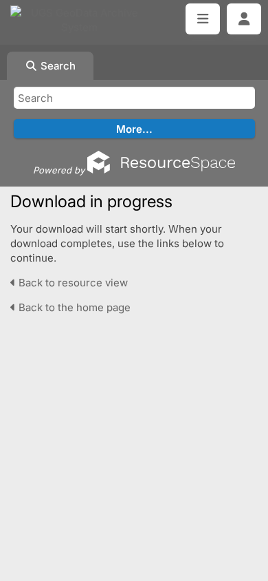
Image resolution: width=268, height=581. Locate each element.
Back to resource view (72, 282)
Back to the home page (73, 307)
